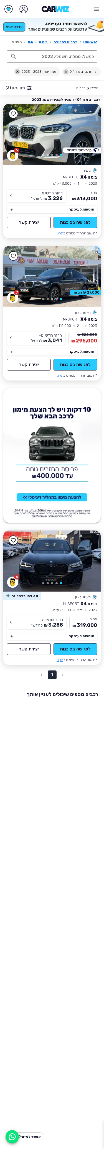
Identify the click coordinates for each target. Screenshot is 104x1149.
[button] (61, 155)
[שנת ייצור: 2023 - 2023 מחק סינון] (17, 71)
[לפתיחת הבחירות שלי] (8, 9)
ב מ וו (43, 42)
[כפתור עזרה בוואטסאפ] (12, 1136)
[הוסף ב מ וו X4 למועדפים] (13, 114)
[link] (52, 134)
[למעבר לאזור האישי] (23, 9)
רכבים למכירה (65, 42)
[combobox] (58, 56)
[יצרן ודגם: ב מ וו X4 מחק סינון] (66, 71)
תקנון (59, 233)
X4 (30, 42)
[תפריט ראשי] (96, 9)
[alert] (22, 596)
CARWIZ (90, 42)
